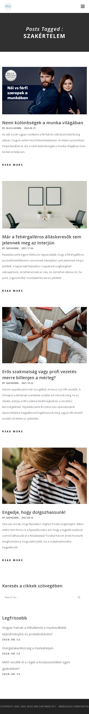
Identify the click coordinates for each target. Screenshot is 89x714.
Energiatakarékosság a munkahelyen (27, 648)
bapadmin (12, 248)
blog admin (13, 128)
